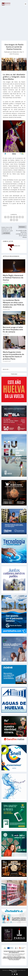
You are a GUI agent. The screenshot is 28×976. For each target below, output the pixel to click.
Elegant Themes (13, 970)
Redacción (16, 52)
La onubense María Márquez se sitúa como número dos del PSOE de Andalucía (13, 303)
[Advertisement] (14, 23)
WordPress (14, 971)
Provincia (16, 54)
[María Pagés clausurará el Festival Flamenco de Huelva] (14, 266)
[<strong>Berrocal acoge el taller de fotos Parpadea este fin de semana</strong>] (14, 318)
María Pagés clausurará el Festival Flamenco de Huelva (13, 277)
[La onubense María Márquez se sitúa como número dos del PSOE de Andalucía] (14, 291)
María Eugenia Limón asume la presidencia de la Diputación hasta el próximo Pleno (13, 355)
